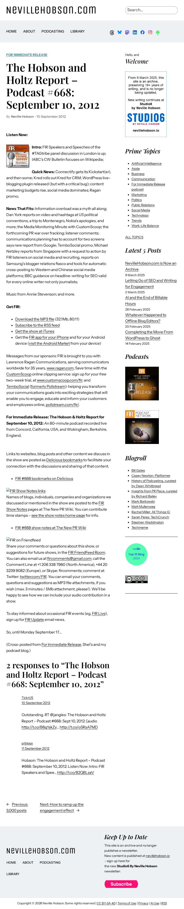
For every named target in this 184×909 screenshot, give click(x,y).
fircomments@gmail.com (69, 558)
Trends (136, 220)
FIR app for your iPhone (49, 337)
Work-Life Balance (145, 226)
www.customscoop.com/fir (59, 380)
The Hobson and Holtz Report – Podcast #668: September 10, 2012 (52, 85)
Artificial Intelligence (146, 163)
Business (138, 174)
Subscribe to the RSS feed (37, 325)
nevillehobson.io (158, 856)
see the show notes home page (58, 515)
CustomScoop (18, 374)
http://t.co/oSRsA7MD (79, 727)
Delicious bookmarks (64, 460)
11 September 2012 (35, 748)
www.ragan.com (60, 368)
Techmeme (139, 527)
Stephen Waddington (147, 522)
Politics (136, 200)
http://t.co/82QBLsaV (75, 772)
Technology (140, 215)
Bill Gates (138, 470)
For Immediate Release (26, 55)
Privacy (143, 903)
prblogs (27, 743)
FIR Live (98, 613)
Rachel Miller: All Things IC (150, 512)
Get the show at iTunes (34, 331)
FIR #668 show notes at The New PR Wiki (50, 527)
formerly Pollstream (48, 386)
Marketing (139, 195)
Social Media (140, 210)
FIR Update (34, 619)
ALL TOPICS (134, 237)
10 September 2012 (36, 703)
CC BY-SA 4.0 (106, 903)
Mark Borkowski (143, 501)
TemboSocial (17, 386)
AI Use (154, 903)
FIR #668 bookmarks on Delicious (44, 478)
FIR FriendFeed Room (86, 552)
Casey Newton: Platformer (150, 476)
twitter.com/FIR (33, 576)
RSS (164, 903)
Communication (143, 179)
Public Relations (143, 205)
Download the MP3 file (34, 319)
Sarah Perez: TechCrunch (150, 517)
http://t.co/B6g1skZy (39, 727)
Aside (135, 169)
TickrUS (27, 698)
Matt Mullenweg (143, 507)
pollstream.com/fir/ (62, 404)
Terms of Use (127, 903)
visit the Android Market (49, 343)
